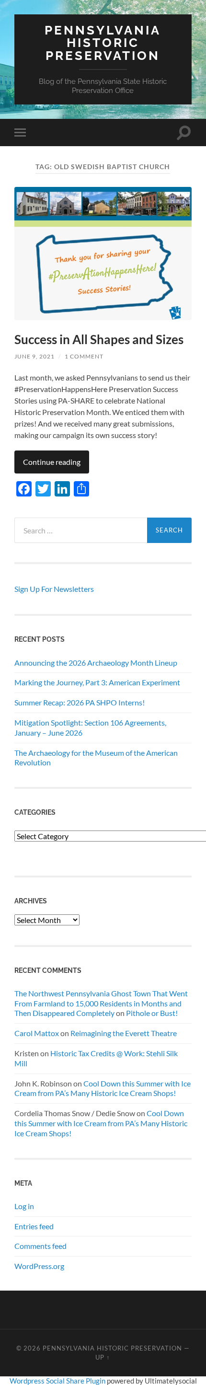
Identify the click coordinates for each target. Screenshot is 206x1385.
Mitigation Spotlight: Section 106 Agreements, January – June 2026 (90, 727)
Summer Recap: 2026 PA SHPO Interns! (79, 702)
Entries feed (34, 1226)
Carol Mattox (36, 1033)
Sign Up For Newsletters (54, 588)
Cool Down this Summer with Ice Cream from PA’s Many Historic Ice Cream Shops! (102, 1088)
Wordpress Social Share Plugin (58, 1380)
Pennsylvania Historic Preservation (103, 43)
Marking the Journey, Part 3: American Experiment (97, 682)
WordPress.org (39, 1265)
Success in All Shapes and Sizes (98, 339)
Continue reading (51, 461)
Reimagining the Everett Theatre (123, 1033)
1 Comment (84, 356)
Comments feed (40, 1245)
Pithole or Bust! (152, 1012)
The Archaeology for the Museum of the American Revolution (96, 757)
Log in (24, 1206)
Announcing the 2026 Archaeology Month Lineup (95, 662)
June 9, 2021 (34, 356)
